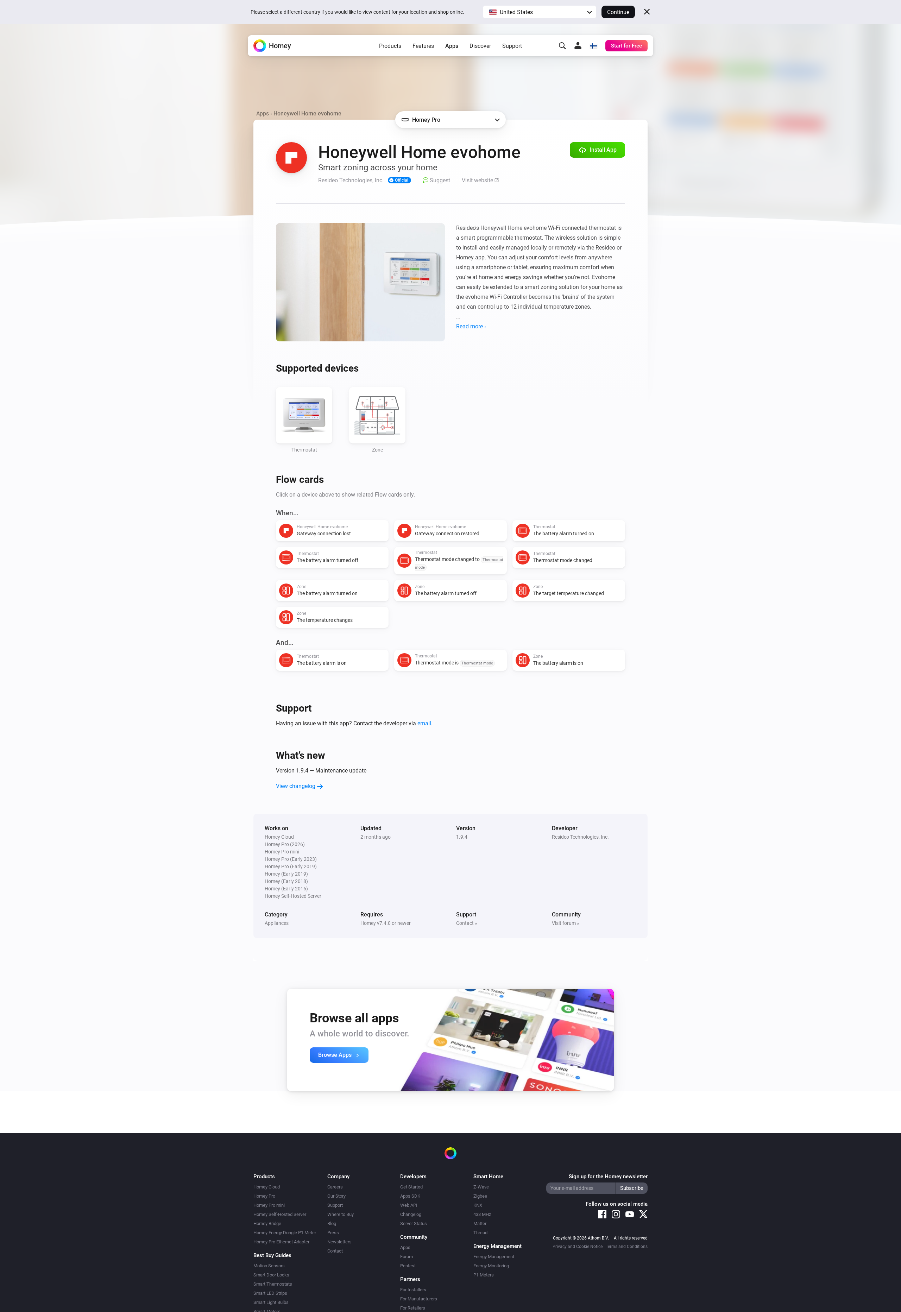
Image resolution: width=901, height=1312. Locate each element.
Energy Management (493, 1256)
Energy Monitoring (491, 1265)
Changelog (410, 1214)
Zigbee (480, 1196)
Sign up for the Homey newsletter (608, 1176)
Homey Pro (264, 1196)
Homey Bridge (267, 1223)
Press (333, 1232)
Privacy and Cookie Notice (578, 1246)
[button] (539, 12)
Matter (479, 1223)
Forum (406, 1256)
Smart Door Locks (271, 1275)
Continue (618, 12)
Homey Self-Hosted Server (279, 1214)
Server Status (413, 1223)
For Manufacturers (418, 1298)
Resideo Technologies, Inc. (580, 837)
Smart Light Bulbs (271, 1302)
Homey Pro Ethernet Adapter (281, 1241)
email (424, 723)
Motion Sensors (269, 1265)
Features (423, 46)
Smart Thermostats (272, 1284)
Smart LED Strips (270, 1293)
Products (390, 46)
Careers (335, 1187)
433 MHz (482, 1214)
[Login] (578, 45)
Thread (480, 1232)
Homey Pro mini (269, 1205)
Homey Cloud (266, 1187)
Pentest (408, 1265)
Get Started (411, 1187)
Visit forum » (565, 923)
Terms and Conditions (627, 1246)
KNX (477, 1205)
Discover (480, 46)
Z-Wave (481, 1187)
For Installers (413, 1289)
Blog (331, 1223)
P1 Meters (483, 1275)
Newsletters (339, 1241)
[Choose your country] (593, 45)
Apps (451, 46)
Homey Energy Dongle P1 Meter (284, 1232)
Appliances (277, 923)
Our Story (336, 1196)
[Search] (562, 45)
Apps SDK (410, 1196)
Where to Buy (340, 1214)
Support (512, 46)
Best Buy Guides (272, 1255)
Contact (335, 1251)
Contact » (466, 923)
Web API (408, 1205)
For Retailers (412, 1308)
